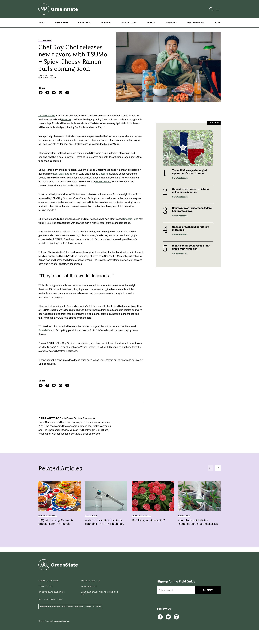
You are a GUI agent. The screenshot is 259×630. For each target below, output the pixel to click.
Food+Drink (45, 40)
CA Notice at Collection (51, 592)
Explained (61, 23)
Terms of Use (45, 586)
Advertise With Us (90, 581)
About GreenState (48, 581)
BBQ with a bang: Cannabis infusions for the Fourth (55, 522)
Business (171, 23)
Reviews (105, 23)
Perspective (128, 23)
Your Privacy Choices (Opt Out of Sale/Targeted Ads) (70, 606)
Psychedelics (195, 23)
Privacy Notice (89, 586)
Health (151, 23)
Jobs (218, 23)
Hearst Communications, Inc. (57, 621)
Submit (208, 590)
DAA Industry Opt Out (50, 600)
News (41, 23)
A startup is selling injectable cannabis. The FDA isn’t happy (104, 522)
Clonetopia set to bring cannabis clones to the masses (198, 522)
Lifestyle (84, 23)
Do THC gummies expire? (148, 520)
